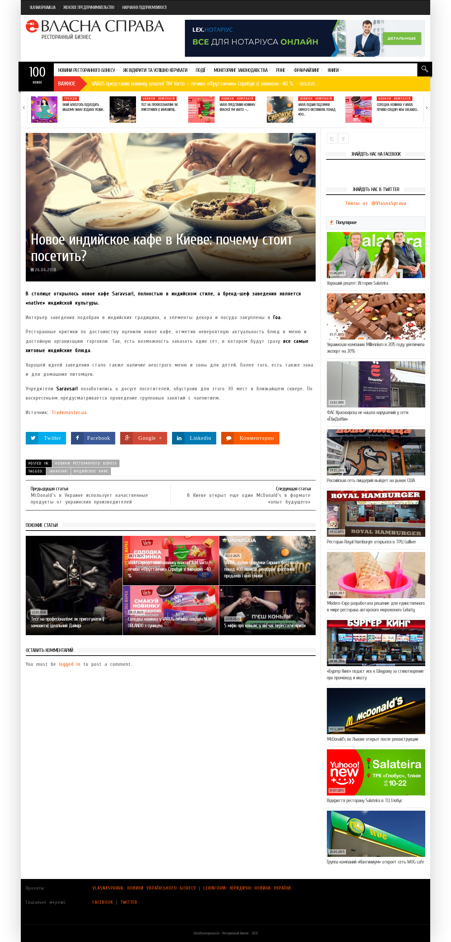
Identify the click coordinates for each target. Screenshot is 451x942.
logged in (70, 664)
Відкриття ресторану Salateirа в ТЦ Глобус (364, 800)
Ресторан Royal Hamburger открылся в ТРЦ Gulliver (371, 542)
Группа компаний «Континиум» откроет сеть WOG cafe (375, 862)
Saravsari (58, 471)
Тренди (70, 99)
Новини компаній (159, 99)
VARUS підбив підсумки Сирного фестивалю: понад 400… (316, 109)
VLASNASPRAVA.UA (42, 7)
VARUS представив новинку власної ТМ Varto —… (237, 107)
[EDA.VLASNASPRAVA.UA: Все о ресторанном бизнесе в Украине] (96, 29)
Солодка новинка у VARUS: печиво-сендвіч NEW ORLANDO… (397, 107)
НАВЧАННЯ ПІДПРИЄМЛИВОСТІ (144, 7)
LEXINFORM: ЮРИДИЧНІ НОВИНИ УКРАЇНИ (247, 888)
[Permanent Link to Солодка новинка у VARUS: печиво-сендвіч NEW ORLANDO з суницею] (358, 109)
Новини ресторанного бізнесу (86, 463)
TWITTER (129, 902)
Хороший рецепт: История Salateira (357, 283)
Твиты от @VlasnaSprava (375, 203)
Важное (66, 83)
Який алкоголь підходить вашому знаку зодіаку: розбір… (83, 107)
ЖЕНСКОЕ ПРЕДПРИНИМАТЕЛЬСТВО (88, 7)
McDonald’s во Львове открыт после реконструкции (372, 739)
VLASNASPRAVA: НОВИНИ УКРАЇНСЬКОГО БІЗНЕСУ (144, 888)
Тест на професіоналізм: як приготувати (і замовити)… (159, 107)
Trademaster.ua (69, 412)
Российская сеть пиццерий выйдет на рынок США (371, 480)
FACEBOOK (102, 902)
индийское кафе (91, 471)
